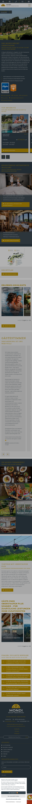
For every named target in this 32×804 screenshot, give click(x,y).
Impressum (18, 801)
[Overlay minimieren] (25, 780)
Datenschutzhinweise (10, 801)
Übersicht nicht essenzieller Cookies (13, 799)
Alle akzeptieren (12, 792)
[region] (13, 785)
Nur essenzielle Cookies (13, 796)
